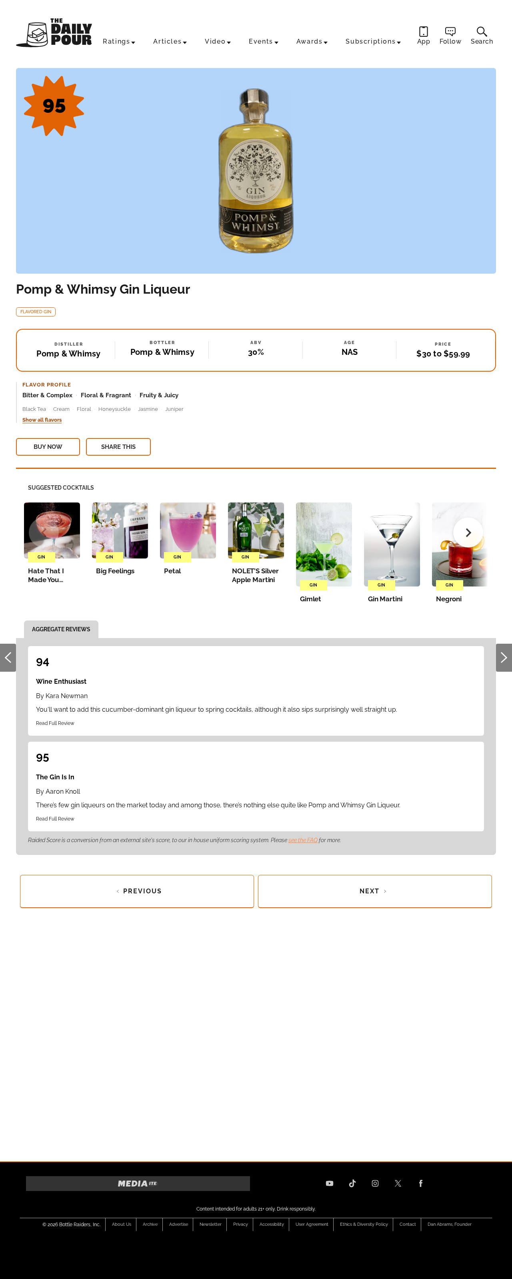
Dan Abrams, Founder (450, 1224)
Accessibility (272, 1224)
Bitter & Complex (47, 395)
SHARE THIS (118, 446)
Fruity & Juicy (159, 395)
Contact (408, 1224)
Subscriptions (371, 41)
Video (215, 41)
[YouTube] (329, 1183)
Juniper (174, 409)
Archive (150, 1224)
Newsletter (211, 1224)
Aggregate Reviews (61, 629)
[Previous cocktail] (44, 533)
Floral (84, 409)
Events (261, 41)
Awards (309, 41)
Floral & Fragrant (106, 395)
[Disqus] (256, 1032)
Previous (8, 658)
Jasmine (148, 409)
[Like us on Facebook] (421, 1183)
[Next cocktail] (468, 533)
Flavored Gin (35, 311)
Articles (167, 41)
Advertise (178, 1224)
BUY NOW (48, 446)
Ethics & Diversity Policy (364, 1224)
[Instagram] (375, 1183)
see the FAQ (303, 840)
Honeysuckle (114, 409)
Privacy (240, 1224)
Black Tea (34, 409)
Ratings (116, 41)
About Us (121, 1224)
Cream (61, 409)
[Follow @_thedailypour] (398, 1183)
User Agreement (312, 1224)
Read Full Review (55, 723)
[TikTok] (352, 1183)
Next (504, 658)
